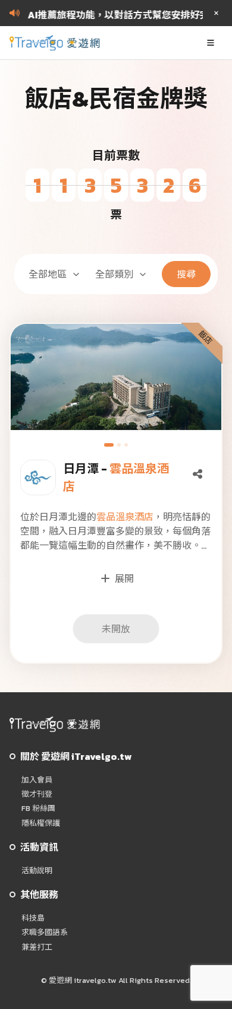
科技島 (33, 918)
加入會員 (36, 780)
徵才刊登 (36, 794)
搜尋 (186, 274)
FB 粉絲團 (38, 808)
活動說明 (36, 871)
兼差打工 (36, 947)
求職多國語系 (44, 932)
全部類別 (114, 274)
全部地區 (48, 274)
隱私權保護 (40, 823)
